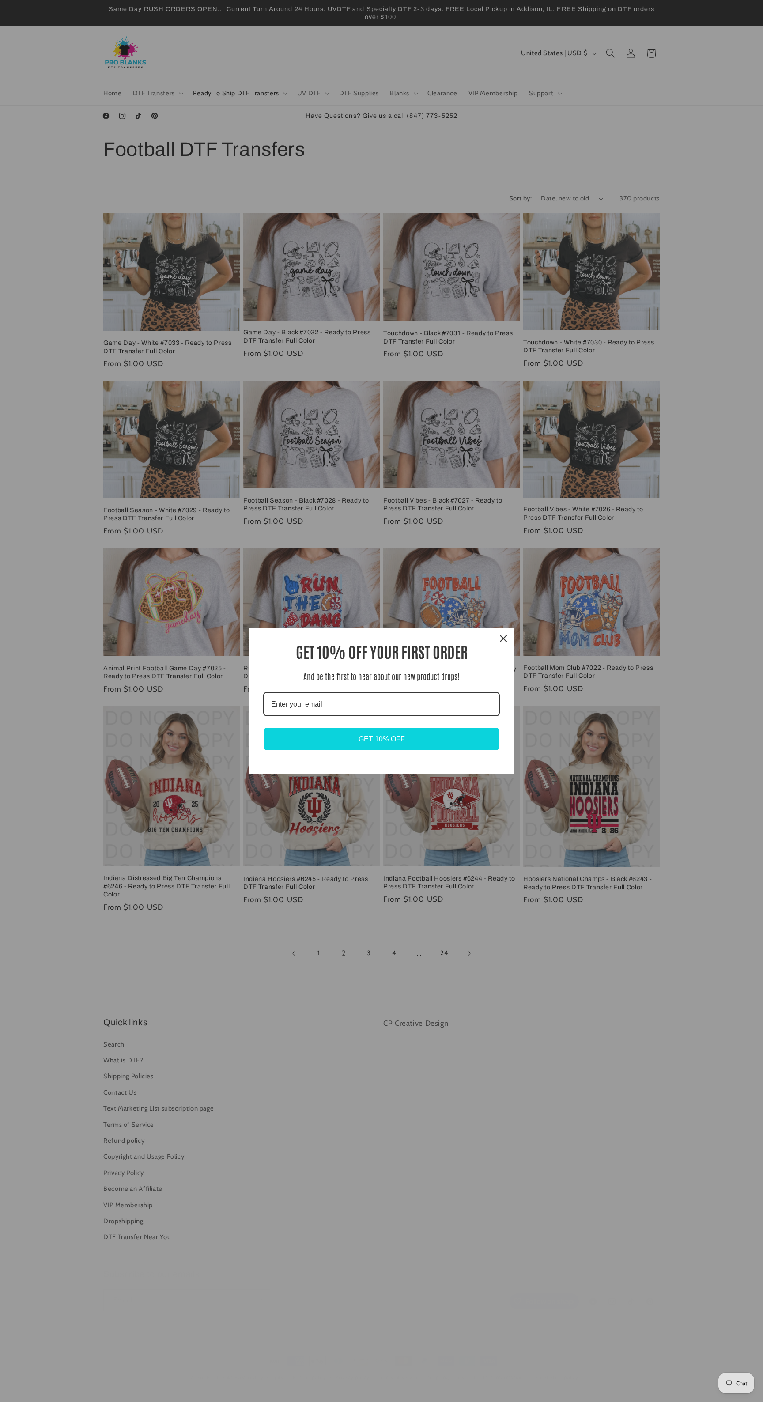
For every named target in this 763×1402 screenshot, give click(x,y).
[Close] (503, 638)
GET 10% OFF (382, 739)
